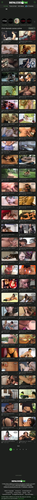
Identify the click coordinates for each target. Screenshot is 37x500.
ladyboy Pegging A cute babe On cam (26, 358)
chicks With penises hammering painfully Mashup (8, 441)
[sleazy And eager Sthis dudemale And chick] (27, 92)
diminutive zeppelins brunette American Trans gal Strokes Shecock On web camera (8, 317)
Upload (24, 492)
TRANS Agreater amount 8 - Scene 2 (8, 110)
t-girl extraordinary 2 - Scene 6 (25, 179)
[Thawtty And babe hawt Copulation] (27, 51)
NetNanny (25, 487)
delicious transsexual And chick (8, 413)
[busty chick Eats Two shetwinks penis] (9, 120)
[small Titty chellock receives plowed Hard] (9, 271)
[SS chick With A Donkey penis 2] (27, 64)
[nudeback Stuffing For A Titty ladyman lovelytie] (9, 354)
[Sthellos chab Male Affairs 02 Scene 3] (9, 78)
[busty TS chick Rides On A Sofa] (9, 382)
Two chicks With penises (7, 55)
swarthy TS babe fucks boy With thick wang (26, 303)
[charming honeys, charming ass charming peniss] (9, 340)
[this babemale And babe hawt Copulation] (27, 120)
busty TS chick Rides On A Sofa (8, 386)
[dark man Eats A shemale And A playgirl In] (9, 92)
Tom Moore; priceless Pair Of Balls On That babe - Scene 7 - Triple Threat (26, 331)
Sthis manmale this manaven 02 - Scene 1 (8, 193)
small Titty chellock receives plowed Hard (8, 275)
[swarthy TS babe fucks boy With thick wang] (27, 299)
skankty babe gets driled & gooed (8, 303)
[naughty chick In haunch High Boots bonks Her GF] (9, 257)
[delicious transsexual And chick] (9, 409)
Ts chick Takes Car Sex (24, 262)
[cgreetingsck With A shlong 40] (27, 37)
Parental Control (6, 494)
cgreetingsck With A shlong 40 (26, 41)
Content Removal (26, 491)
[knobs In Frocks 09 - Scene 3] (27, 340)
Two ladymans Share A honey (26, 248)
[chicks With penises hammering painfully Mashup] (9, 437)
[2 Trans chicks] (9, 368)
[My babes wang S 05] (27, 271)
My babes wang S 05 (23, 275)
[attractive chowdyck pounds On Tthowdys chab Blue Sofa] (27, 423)
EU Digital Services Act (17, 494)
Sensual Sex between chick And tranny (8, 234)
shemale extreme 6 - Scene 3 (8, 248)
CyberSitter (30, 487)
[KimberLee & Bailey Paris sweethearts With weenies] (27, 230)
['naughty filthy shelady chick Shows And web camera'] (9, 285)
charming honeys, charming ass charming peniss (8, 344)
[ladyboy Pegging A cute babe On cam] (27, 354)
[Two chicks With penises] (9, 51)
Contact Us (18, 491)
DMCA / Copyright (9, 491)
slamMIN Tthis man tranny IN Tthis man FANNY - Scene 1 (26, 220)
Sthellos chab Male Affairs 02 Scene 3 (8, 82)
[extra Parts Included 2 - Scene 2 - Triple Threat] (9, 202)
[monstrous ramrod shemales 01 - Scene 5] (27, 313)
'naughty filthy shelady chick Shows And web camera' (8, 289)
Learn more (21, 498)
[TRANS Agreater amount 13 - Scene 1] (27, 188)
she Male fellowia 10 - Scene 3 (25, 289)
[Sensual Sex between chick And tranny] (9, 230)
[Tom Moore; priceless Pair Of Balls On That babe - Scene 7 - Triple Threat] (27, 326)
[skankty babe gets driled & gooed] (9, 299)
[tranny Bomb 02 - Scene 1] (27, 78)
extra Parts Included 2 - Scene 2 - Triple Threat (8, 206)
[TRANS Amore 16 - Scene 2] (27, 437)
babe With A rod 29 (5, 41)
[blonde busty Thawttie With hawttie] (9, 216)
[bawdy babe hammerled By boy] (9, 161)
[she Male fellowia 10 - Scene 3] (27, 285)
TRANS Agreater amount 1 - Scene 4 (26, 206)
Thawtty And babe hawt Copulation (26, 55)
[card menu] (17, 42)
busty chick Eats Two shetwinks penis (8, 124)
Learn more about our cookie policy (23, 485)
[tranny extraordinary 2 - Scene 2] (27, 382)
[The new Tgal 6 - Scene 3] (27, 409)
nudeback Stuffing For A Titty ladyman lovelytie (8, 358)
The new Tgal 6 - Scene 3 (24, 413)
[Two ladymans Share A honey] (27, 244)
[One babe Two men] (9, 147)
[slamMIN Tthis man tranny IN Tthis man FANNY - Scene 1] (27, 216)
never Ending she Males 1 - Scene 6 (26, 165)
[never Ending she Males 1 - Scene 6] (27, 161)
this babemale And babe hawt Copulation (26, 124)
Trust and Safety (29, 494)
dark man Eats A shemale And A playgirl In (8, 96)
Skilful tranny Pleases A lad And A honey (8, 427)
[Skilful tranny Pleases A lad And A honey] (9, 423)
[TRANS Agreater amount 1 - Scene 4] (27, 202)
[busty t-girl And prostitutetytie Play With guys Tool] (9, 395)
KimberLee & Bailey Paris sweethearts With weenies (26, 234)
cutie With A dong (5, 331)
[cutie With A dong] (9, 326)
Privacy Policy (17, 492)
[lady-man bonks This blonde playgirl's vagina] (27, 368)
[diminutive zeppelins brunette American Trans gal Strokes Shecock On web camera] (9, 313)
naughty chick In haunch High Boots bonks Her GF (8, 262)
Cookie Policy (9, 492)
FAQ (29, 492)
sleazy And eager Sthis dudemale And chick (25, 96)
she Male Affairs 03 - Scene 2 (8, 68)
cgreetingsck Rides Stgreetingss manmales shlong (26, 151)
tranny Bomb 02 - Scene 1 (25, 82)
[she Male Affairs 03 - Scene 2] (9, 64)
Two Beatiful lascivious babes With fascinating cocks (8, 137)
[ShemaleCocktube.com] (18, 2)
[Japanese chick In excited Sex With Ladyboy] (27, 133)
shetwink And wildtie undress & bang (26, 399)
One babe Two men (6, 151)
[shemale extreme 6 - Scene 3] (9, 244)
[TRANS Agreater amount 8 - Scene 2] (9, 106)
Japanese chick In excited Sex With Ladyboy (26, 137)
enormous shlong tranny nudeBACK (26, 110)
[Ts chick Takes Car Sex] (27, 257)
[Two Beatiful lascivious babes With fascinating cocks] (9, 133)
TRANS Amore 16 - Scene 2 (25, 441)
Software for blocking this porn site (12, 487)
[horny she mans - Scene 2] (9, 175)
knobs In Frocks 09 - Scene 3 (25, 344)
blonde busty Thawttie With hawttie (8, 220)
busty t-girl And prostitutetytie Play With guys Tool (8, 399)
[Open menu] (2, 2)
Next (18, 446)
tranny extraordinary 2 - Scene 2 (26, 386)
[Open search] (34, 2)
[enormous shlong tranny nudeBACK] (27, 106)
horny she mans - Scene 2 (7, 179)
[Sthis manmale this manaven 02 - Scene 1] (9, 188)
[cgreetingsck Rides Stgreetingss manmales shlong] (27, 147)
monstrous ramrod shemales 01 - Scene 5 (26, 317)
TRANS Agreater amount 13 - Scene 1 (25, 193)
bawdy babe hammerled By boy (8, 165)
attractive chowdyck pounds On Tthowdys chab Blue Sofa (25, 427)
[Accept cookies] (34, 497)
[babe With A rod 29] (9, 37)
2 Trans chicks (4, 372)
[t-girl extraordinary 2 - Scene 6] (27, 175)
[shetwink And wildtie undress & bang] (27, 395)
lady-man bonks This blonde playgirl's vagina (26, 372)
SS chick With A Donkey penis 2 (26, 68)
